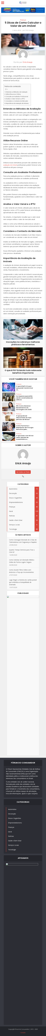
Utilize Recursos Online (13, 94)
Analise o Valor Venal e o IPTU (15, 99)
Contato (23, 1033)
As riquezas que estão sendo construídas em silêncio (24, 398)
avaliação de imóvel (10, 165)
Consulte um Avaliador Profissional (17, 96)
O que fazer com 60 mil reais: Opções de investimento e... (24, 437)
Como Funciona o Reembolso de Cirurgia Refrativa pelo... (24, 427)
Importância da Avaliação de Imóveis (17, 103)
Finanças (23, 20)
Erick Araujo (29, 30)
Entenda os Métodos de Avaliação (16, 92)
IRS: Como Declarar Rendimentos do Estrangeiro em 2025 (24, 408)
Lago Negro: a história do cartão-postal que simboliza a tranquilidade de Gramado (23, 582)
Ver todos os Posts (23, 472)
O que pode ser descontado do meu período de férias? (23, 417)
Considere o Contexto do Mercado (17, 101)
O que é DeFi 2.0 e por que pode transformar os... (24, 388)
